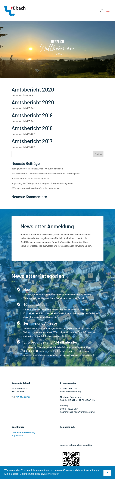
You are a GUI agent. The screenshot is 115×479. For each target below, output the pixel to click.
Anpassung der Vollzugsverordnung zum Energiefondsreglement (43, 183)
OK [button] (107, 472)
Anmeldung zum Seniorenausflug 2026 (30, 178)
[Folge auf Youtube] (74, 435)
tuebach (19, 95)
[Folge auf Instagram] (68, 435)
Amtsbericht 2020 (33, 89)
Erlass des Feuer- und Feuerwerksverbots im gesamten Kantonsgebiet (46, 173)
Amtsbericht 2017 (32, 141)
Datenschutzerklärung (23, 432)
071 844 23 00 (23, 397)
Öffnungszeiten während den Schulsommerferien (35, 188)
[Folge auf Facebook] (62, 435)
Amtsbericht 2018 (32, 128)
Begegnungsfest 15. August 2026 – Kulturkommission (37, 168)
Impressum (17, 435)
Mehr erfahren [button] (51, 474)
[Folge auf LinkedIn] (80, 435)
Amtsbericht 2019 (32, 115)
